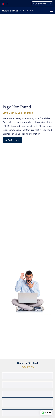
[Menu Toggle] (51, 10)
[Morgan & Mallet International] (17, 11)
